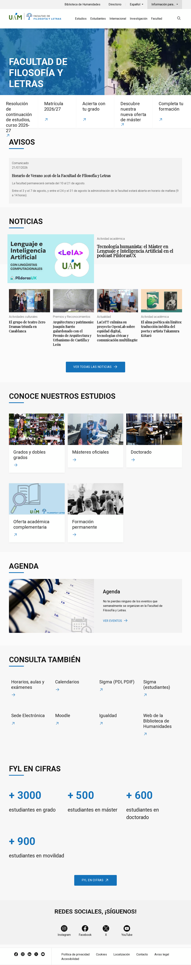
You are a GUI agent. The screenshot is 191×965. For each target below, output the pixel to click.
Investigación (138, 18)
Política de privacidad (75, 954)
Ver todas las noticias (92, 367)
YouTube (126, 935)
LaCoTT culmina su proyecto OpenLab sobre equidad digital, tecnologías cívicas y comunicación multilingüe (117, 318)
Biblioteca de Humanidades (82, 4)
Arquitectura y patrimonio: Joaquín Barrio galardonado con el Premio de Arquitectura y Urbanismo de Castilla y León (73, 321)
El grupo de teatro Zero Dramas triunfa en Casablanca (29, 314)
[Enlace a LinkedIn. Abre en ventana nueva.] (29, 954)
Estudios (81, 18)
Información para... (163, 4)
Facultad (156, 18)
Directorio (115, 4)
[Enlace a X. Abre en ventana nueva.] (36, 954)
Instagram (64, 935)
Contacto (142, 954)
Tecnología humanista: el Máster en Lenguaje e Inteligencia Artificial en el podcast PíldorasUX (95, 258)
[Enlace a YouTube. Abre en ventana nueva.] (43, 954)
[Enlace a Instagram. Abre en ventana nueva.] (23, 954)
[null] (179, 18)
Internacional (117, 18)
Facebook (85, 935)
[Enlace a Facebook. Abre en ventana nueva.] (16, 954)
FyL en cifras (93, 880)
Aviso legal (161, 954)
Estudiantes (98, 18)
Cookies (101, 954)
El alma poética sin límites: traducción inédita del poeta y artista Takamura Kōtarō (161, 316)
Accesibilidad (70, 959)
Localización (121, 954)
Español (135, 4)
